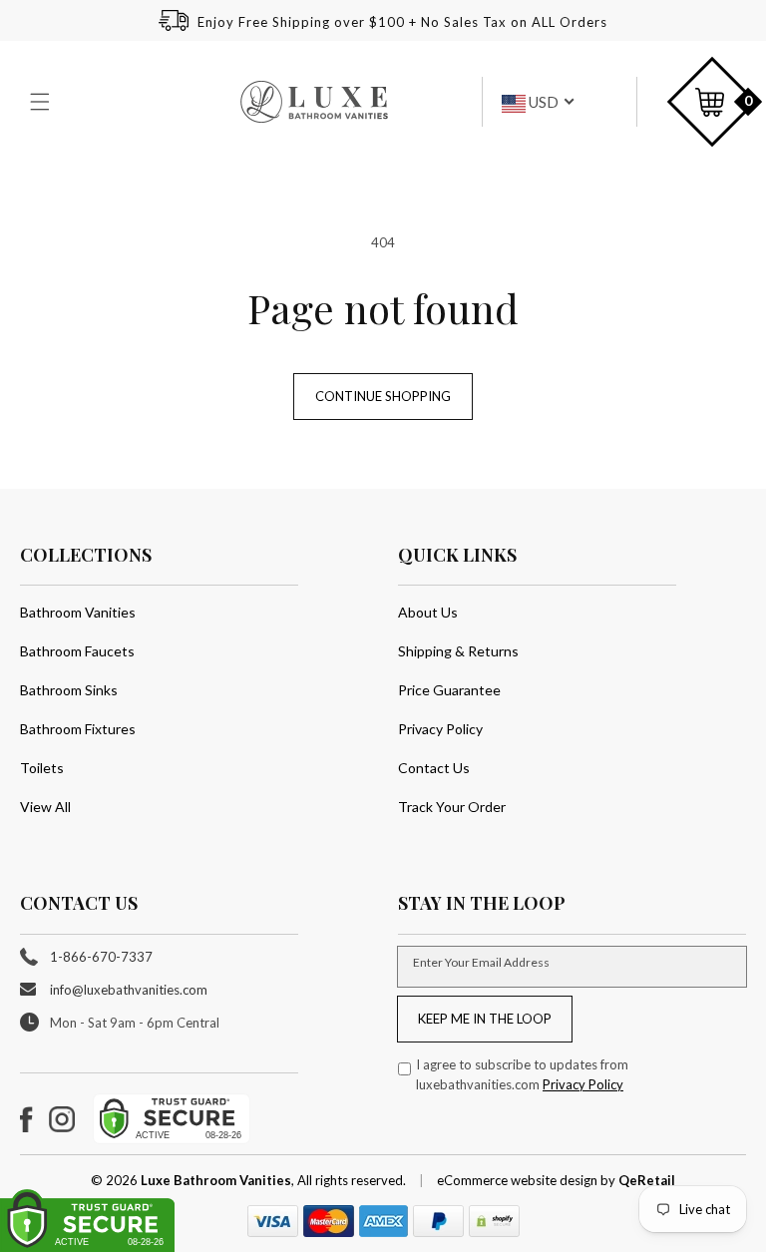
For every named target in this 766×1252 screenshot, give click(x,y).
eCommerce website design (518, 1180)
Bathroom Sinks (69, 689)
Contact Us (434, 767)
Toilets (42, 767)
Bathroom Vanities (78, 612)
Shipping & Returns (458, 650)
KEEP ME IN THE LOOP (485, 1019)
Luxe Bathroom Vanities (216, 1180)
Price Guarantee (449, 689)
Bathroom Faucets (77, 650)
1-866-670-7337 (101, 957)
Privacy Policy (440, 728)
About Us (428, 612)
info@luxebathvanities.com (128, 990)
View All (45, 806)
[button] (42, 102)
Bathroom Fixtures (78, 728)
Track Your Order (452, 806)
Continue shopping (383, 396)
